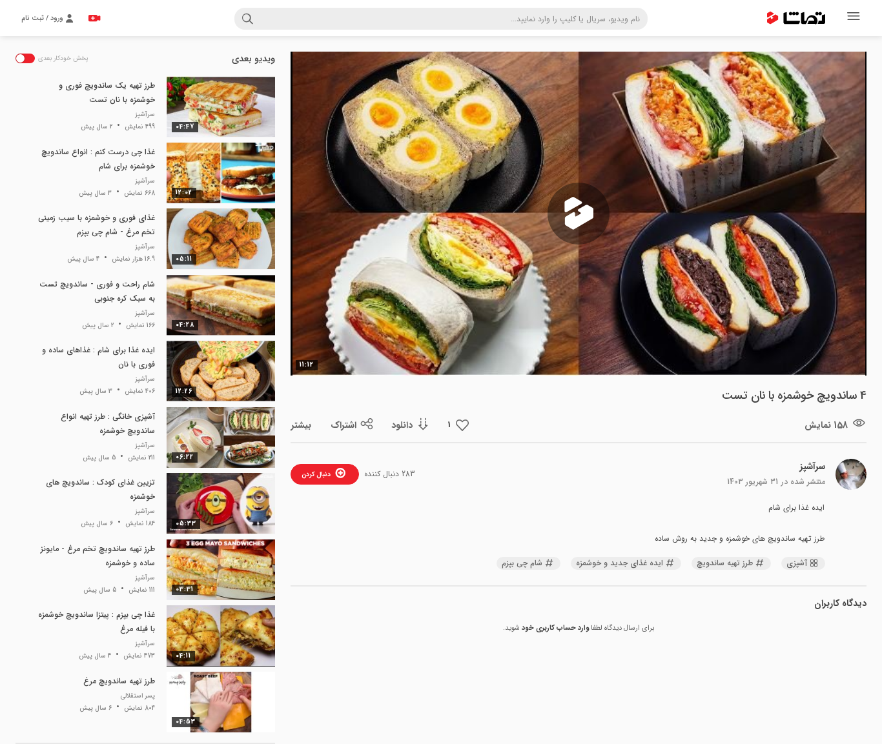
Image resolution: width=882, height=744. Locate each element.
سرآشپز (812, 466)
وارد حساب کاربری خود (555, 628)
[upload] (94, 18)
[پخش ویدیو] (579, 214)
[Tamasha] (796, 18)
